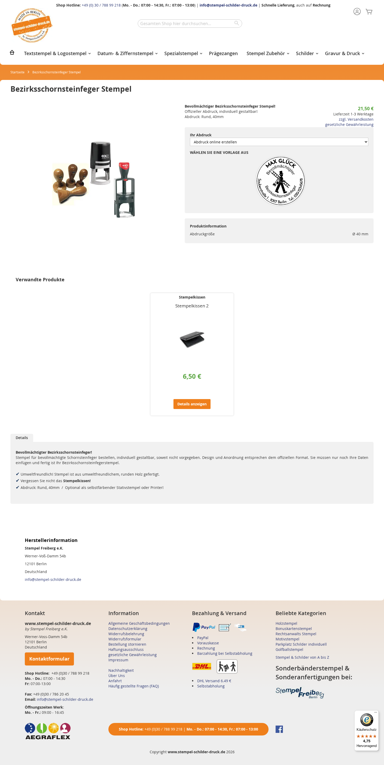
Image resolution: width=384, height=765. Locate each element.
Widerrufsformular (124, 638)
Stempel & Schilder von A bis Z (302, 657)
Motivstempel (287, 638)
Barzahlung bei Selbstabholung (224, 653)
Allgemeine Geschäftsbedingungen (139, 623)
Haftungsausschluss (126, 649)
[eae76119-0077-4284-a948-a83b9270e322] (280, 181)
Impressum (118, 659)
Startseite (17, 72)
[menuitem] (12, 54)
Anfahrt (115, 680)
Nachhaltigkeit (121, 670)
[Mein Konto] (357, 12)
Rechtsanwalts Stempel (296, 633)
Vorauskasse (208, 642)
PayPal (202, 637)
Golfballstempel (289, 649)
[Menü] (376, 713)
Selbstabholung (211, 686)
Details (22, 437)
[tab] (21, 438)
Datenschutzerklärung (127, 628)
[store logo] (32, 25)
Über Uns (116, 675)
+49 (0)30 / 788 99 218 (163, 729)
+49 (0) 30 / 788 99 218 (101, 5)
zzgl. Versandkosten (356, 119)
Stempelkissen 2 (192, 306)
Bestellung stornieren (127, 644)
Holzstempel (286, 623)
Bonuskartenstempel (294, 628)
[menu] (192, 54)
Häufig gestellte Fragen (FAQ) (133, 686)
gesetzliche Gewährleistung (349, 124)
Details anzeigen (192, 403)
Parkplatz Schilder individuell (301, 644)
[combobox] (190, 23)
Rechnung (206, 648)
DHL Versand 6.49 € (214, 680)
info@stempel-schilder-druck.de (228, 5)
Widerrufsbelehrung (126, 633)
